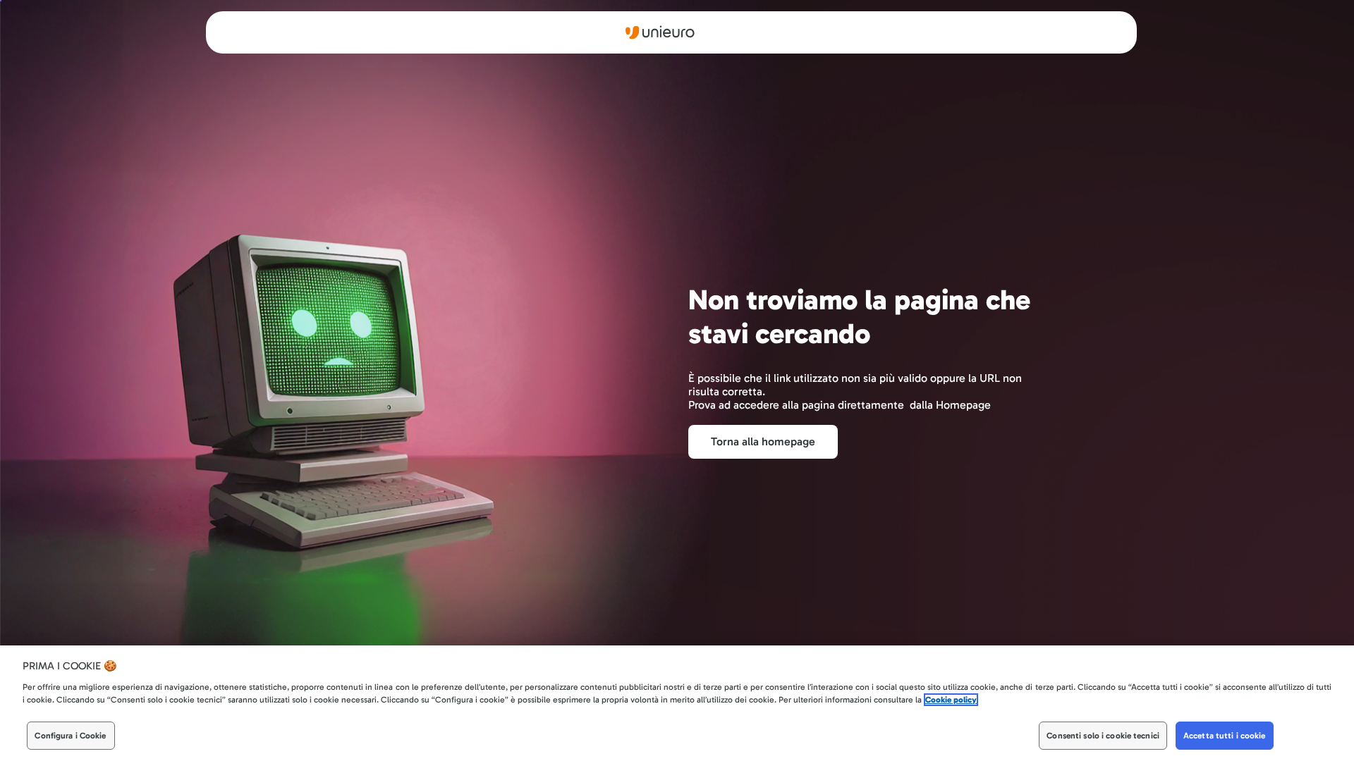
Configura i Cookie (70, 736)
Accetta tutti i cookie (1224, 736)
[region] (677, 703)
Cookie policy (951, 700)
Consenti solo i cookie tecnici (1103, 736)
